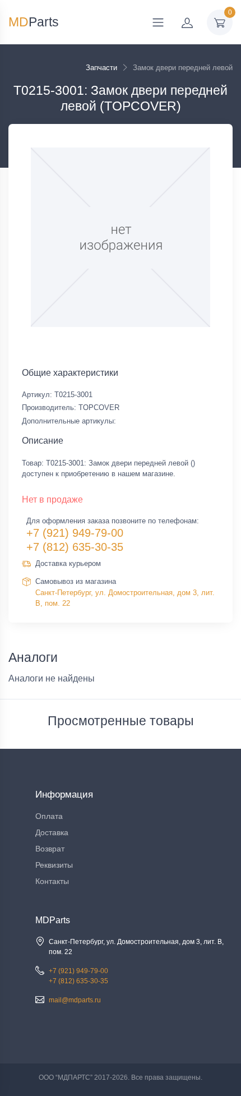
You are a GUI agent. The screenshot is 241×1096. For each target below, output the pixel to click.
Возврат (49, 848)
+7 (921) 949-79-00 (74, 533)
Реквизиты (54, 864)
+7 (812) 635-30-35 (74, 547)
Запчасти (101, 67)
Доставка (51, 832)
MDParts (52, 920)
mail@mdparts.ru (75, 1000)
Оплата (49, 816)
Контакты (52, 881)
